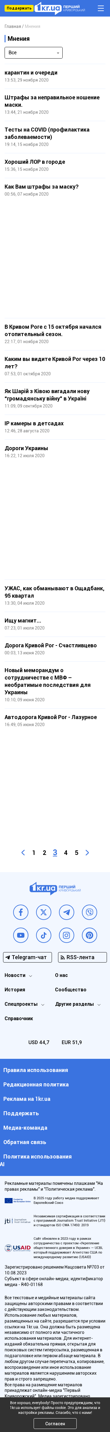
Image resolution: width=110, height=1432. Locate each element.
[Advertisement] (55, 258)
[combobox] (34, 53)
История (15, 990)
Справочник (19, 1018)
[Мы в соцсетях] (20, 912)
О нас (61, 975)
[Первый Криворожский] (60, 8)
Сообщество (70, 990)
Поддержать (19, 8)
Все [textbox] (12, 53)
